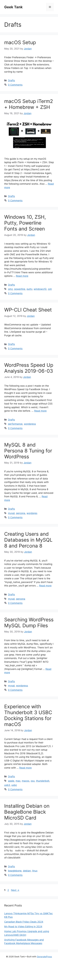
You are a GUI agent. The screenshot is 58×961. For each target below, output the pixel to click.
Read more (22, 276)
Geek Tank (13, 7)
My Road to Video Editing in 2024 (23, 926)
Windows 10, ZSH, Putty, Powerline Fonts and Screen (25, 223)
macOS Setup (20, 42)
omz (10, 289)
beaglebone (15, 870)
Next (15, 890)
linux (34, 870)
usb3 (7, 785)
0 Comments (15, 84)
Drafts (11, 80)
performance (15, 423)
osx (33, 780)
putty (29, 289)
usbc (14, 785)
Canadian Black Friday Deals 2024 (23, 921)
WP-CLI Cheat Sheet (28, 310)
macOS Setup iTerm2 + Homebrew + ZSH (28, 104)
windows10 (40, 289)
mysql (11, 513)
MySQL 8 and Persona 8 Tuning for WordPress (28, 450)
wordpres (32, 513)
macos (25, 780)
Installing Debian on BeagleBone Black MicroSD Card (26, 812)
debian (27, 870)
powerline (19, 289)
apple (11, 780)
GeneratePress (44, 956)
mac (18, 780)
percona (20, 513)
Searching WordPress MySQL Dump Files (28, 622)
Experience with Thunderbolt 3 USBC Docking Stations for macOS (28, 715)
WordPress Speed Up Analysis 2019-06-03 (28, 368)
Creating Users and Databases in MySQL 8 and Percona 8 (28, 540)
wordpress (30, 423)
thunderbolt (42, 780)
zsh (50, 289)
